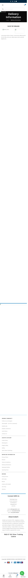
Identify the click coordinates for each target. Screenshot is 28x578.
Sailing (3, 448)
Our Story (4, 487)
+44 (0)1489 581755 (15, 511)
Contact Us (4, 434)
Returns (3, 460)
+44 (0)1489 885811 (14, 512)
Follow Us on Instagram (7, 421)
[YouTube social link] (16, 1)
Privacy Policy (5, 457)
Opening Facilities (6, 467)
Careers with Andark (6, 484)
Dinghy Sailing (5, 445)
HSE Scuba (4, 479)
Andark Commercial (6, 429)
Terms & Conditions (6, 462)
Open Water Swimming (7, 450)
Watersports (4, 443)
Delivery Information (6, 465)
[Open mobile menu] (2, 5)
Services (4, 489)
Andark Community (7, 418)
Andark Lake (4, 426)
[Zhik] (7, 31)
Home (7, 20)
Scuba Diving (5, 440)
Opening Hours (5, 470)
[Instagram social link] (14, 1)
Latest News (4, 431)
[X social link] (12, 1)
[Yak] (19, 31)
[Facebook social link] (10, 1)
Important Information (8, 455)
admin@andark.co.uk (14, 509)
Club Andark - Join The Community (9, 423)
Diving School (5, 476)
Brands (3, 481)
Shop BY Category (6, 438)
